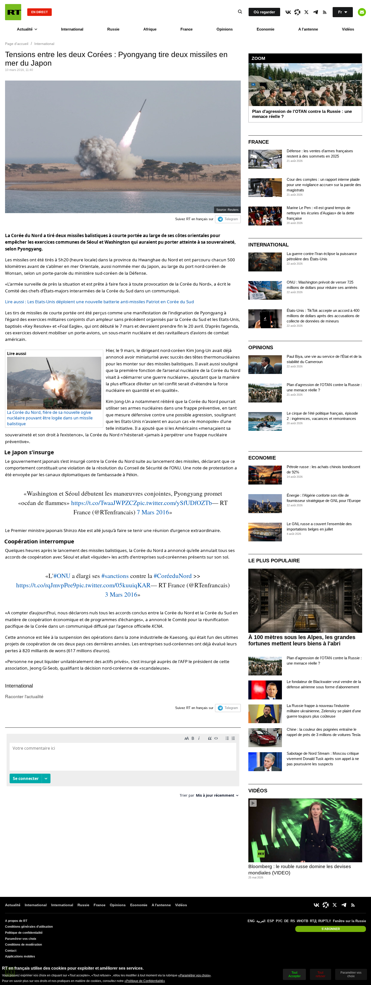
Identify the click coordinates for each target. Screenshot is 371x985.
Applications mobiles (20, 956)
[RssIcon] (325, 12)
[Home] (13, 12)
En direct (39, 12)
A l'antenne (308, 29)
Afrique (149, 29)
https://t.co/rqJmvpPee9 (46, 585)
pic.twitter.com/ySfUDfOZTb (174, 502)
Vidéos (348, 29)
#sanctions (115, 575)
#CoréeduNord (173, 575)
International (72, 29)
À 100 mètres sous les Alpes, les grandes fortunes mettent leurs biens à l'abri (301, 640)
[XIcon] (306, 12)
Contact (10, 950)
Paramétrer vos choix (20, 939)
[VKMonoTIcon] (288, 12)
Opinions (225, 29)
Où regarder (264, 12)
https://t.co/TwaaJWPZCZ (104, 502)
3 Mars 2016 (121, 594)
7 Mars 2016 (153, 512)
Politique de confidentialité (24, 933)
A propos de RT (16, 921)
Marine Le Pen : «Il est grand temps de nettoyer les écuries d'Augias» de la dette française (320, 213)
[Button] (362, 12)
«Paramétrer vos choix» (194, 975)
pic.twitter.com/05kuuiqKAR (113, 585)
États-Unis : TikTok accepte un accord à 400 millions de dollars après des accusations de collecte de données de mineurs (323, 315)
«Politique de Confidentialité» (144, 981)
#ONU (62, 575)
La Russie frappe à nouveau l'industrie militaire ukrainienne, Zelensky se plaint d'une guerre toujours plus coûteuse (324, 710)
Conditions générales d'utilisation (29, 926)
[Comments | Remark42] (123, 767)
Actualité (25, 29)
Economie (265, 29)
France (186, 29)
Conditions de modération (23, 944)
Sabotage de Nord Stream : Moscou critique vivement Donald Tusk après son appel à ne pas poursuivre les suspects (323, 758)
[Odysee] (297, 12)
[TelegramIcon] (315, 12)
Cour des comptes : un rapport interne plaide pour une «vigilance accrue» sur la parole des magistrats (324, 184)
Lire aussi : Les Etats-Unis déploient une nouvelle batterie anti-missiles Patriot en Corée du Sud (99, 302)
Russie (113, 29)
